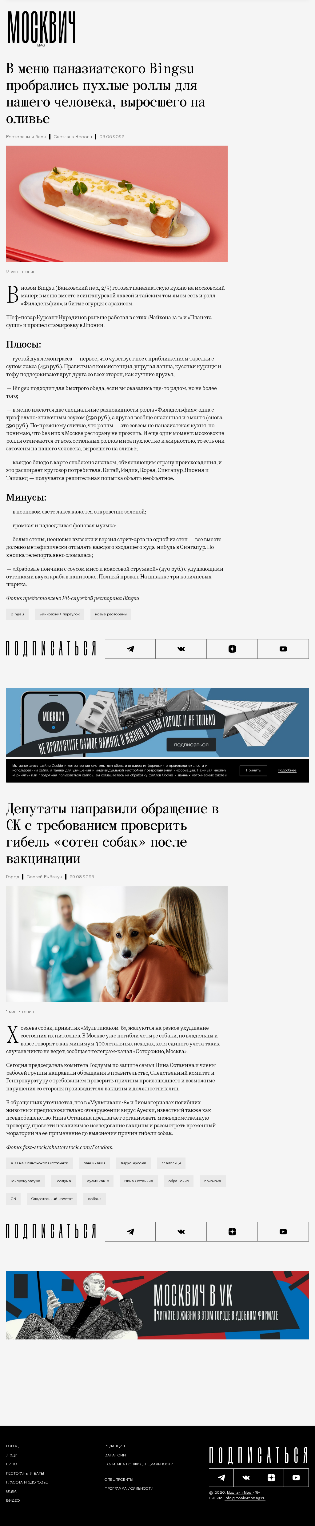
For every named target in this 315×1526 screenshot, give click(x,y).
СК (13, 1199)
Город (12, 877)
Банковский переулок (59, 614)
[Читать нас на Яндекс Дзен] (232, 649)
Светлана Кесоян (73, 137)
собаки (95, 1199)
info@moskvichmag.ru (245, 1498)
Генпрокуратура (25, 1181)
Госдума (63, 1181)
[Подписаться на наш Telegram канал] (130, 649)
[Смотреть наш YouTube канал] (283, 649)
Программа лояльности (129, 1489)
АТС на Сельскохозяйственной (39, 1163)
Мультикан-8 (97, 1181)
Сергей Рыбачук (44, 877)
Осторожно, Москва (160, 1051)
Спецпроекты (119, 1480)
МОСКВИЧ (41, 26)
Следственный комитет (52, 1199)
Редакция (115, 1446)
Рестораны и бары (26, 137)
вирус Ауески (133, 1163)
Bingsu (17, 614)
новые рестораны (111, 614)
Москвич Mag (240, 1493)
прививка (212, 1181)
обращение (179, 1181)
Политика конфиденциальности (139, 1464)
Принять (253, 770)
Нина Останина (138, 1181)
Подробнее (287, 770)
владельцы (171, 1163)
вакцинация (95, 1163)
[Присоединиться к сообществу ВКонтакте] (181, 649)
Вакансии (115, 1455)
